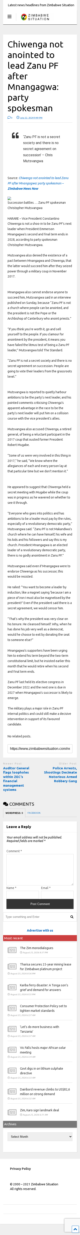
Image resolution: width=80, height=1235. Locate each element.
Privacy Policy (20, 1169)
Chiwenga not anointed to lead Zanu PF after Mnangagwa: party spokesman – (38, 183)
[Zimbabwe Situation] (35, 21)
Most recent (13, 938)
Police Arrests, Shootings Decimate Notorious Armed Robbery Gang (60, 774)
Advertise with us (40, 930)
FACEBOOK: (34, 813)
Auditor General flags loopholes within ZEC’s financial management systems (16, 779)
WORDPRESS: (14, 813)
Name (11, 888)
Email (46, 888)
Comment (14, 851)
